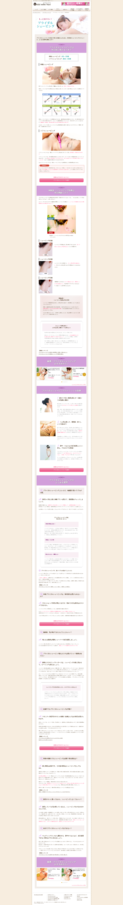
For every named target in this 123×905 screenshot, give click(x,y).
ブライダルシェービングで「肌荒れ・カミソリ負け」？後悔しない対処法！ (54, 586)
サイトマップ (79, 898)
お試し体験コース (67, 897)
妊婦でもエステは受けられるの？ (46, 739)
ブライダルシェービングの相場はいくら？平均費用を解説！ (51, 354)
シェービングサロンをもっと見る (79, 384)
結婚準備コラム (87, 9)
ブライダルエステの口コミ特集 (53, 897)
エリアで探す (43, 9)
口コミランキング (58, 9)
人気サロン (65, 9)
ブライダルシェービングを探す (61, 180)
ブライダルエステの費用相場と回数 (53, 898)
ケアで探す (50, 9)
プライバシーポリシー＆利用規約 (82, 897)
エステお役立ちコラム (79, 9)
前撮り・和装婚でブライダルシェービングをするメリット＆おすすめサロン (54, 791)
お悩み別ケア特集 (72, 9)
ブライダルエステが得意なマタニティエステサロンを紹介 (51, 738)
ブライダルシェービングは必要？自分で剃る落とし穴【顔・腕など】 (53, 854)
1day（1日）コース (67, 898)
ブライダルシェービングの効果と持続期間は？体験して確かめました (53, 352)
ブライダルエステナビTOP (38, 894)
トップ (36, 9)
